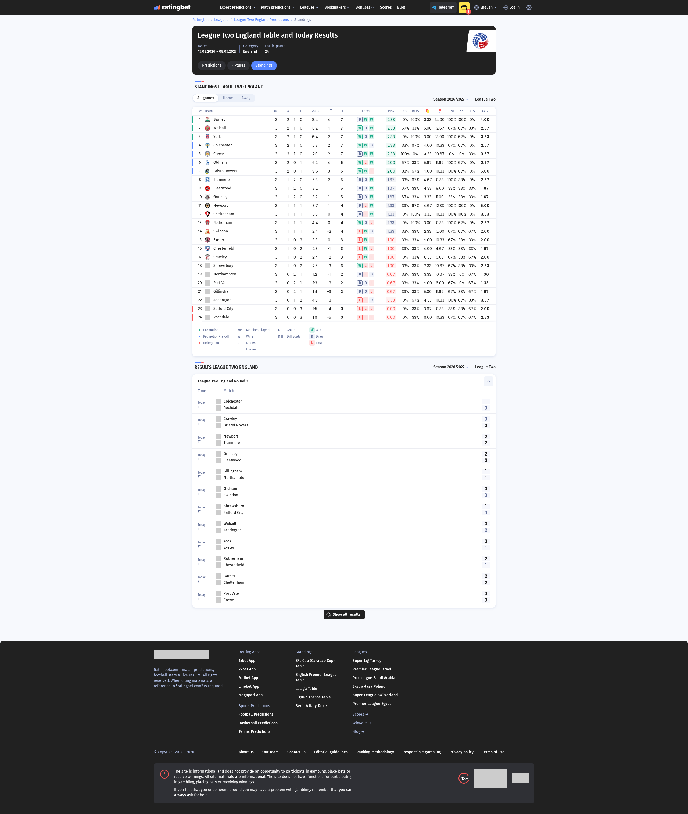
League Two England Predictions (261, 19)
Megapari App (251, 695)
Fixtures (238, 65)
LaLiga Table (306, 688)
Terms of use (493, 752)
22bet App (247, 669)
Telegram (446, 7)
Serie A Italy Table (311, 706)
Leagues (307, 7)
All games (205, 98)
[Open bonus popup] (464, 7)
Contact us (296, 752)
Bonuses (363, 7)
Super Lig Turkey (367, 660)
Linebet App (249, 686)
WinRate (360, 723)
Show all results (346, 614)
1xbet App (247, 660)
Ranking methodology (375, 752)
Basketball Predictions (258, 723)
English (486, 7)
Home (228, 98)
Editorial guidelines (331, 752)
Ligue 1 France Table (313, 697)
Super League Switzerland (375, 695)
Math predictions (276, 7)
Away (246, 98)
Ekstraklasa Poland (369, 686)
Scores (386, 7)
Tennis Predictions (254, 731)
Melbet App (248, 678)
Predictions (211, 65)
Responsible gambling (422, 752)
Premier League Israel (372, 669)
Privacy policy (462, 752)
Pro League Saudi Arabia (374, 678)
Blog (401, 7)
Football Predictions (256, 714)
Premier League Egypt (372, 703)
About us (246, 752)
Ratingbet (200, 19)
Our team (270, 752)
